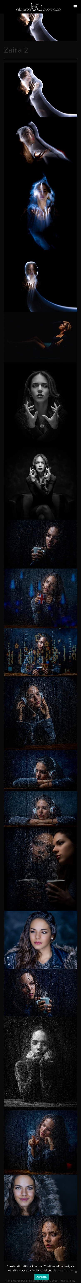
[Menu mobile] (75, 6)
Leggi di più (65, 1270)
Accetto (41, 1276)
